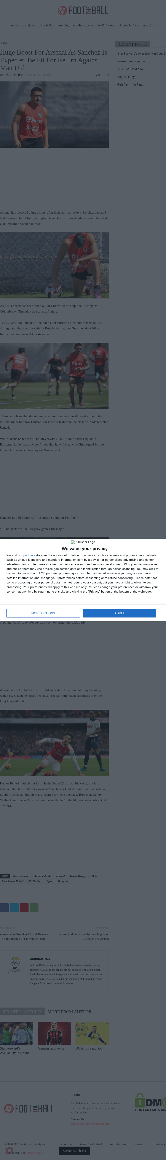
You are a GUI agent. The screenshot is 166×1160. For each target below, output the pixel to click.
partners (29, 555)
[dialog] (83, 580)
